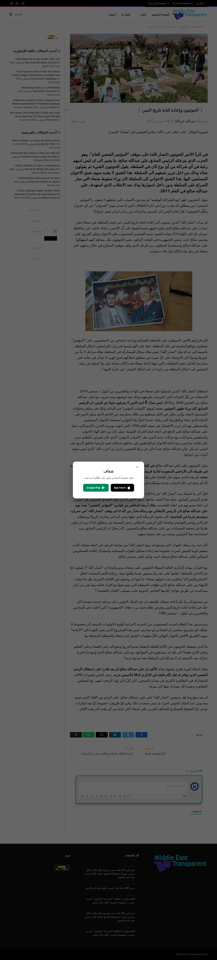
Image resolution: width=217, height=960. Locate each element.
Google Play (93, 487)
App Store (120, 487)
